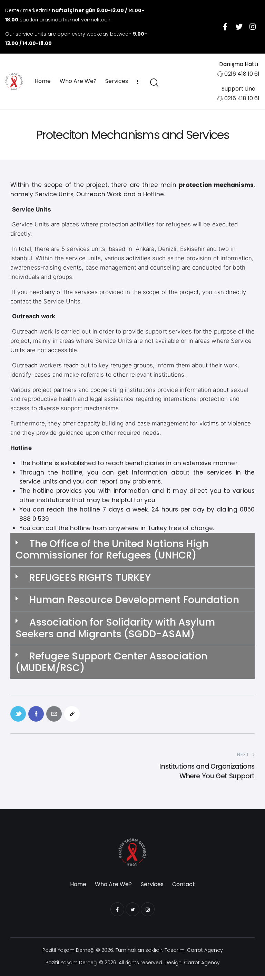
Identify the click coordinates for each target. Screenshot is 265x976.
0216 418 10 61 (241, 74)
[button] (132, 550)
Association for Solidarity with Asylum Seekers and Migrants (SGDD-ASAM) (115, 628)
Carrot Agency (205, 950)
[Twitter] (238, 26)
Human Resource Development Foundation (134, 600)
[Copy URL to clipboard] (72, 714)
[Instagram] (252, 26)
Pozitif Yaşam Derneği (68, 950)
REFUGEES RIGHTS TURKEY (90, 577)
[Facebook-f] (225, 26)
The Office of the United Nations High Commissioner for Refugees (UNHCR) (112, 549)
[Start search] (153, 82)
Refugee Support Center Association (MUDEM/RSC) (111, 662)
